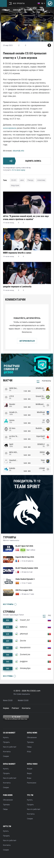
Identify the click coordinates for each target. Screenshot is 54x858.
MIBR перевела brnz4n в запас (17, 252)
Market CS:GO (23, 700)
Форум (29, 769)
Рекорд (30, 180)
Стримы (28, 10)
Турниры (40, 10)
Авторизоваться (27, 341)
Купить (6, 737)
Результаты (46, 381)
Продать (6, 742)
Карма (6, 708)
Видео (29, 773)
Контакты (26, 708)
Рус (49, 615)
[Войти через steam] (50, 3)
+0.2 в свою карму (18, 170)
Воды (29, 778)
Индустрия (15, 185)
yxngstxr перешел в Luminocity (17, 286)
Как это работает (9, 747)
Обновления (32, 737)
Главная (5, 10)
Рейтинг (15, 708)
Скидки (6, 756)
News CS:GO (7, 700)
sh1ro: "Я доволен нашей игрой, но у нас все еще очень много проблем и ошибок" (26, 218)
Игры (29, 751)
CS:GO (13, 180)
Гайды (29, 747)
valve (22, 180)
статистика (41, 180)
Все (38, 381)
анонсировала (9, 128)
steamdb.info (18, 151)
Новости (17, 10)
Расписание (31, 783)
